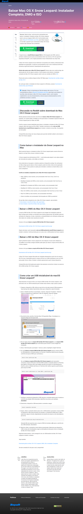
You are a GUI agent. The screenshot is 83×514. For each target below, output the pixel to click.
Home (9, 5)
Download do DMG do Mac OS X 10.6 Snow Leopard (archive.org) (35, 226)
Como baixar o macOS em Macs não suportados (32, 202)
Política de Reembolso (26, 497)
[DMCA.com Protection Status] (57, 505)
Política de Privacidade (40, 497)
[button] (32, 49)
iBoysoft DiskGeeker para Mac (31, 40)
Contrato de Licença (55, 497)
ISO (57, 74)
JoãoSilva (37, 22)
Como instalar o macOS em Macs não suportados (32, 203)
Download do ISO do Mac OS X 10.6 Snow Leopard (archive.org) (35, 252)
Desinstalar (66, 497)
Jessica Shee (61, 22)
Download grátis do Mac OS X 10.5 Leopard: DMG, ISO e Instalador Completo (38, 443)
